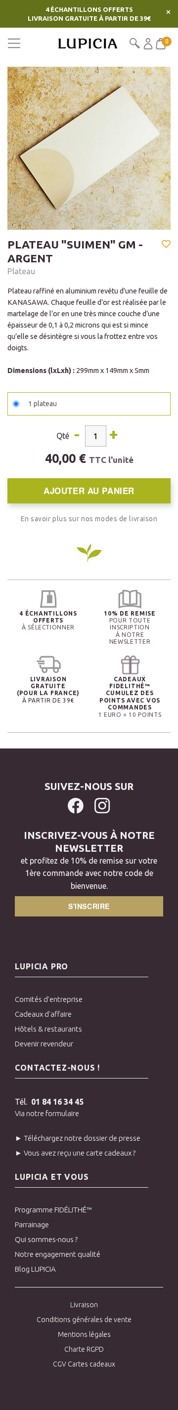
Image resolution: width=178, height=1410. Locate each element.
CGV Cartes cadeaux (84, 1364)
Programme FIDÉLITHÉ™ (53, 1209)
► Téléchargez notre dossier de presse (77, 1138)
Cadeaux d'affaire (43, 1014)
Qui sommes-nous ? (46, 1239)
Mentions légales (84, 1334)
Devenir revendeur (44, 1043)
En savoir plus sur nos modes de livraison (89, 519)
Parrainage (32, 1224)
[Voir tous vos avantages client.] (48, 599)
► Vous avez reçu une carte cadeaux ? (75, 1153)
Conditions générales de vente (84, 1320)
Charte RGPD (84, 1349)
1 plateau (42, 404)
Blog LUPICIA (35, 1269)
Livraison (84, 1305)
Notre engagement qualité (57, 1254)
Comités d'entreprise (49, 999)
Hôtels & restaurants (48, 1029)
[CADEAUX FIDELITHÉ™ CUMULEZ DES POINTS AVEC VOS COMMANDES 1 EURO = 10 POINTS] (130, 665)
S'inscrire (89, 906)
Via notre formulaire (47, 1113)
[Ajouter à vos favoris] (166, 245)
